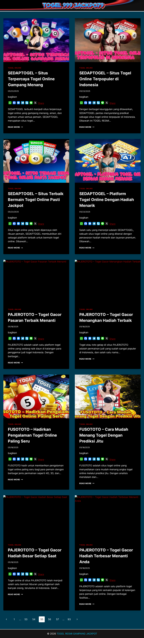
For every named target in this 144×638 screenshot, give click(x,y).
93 (69, 619)
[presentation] (36, 40)
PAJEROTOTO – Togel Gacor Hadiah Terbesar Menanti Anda (106, 556)
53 (25, 619)
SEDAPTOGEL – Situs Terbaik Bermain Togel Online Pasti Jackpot (35, 199)
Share (41, 103)
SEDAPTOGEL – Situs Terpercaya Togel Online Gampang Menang (31, 79)
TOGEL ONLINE (14, 68)
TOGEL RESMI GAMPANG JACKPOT (77, 633)
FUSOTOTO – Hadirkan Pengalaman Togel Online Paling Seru (32, 435)
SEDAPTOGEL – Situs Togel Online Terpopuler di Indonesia (105, 79)
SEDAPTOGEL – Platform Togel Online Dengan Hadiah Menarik (106, 199)
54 (33, 619)
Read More (15, 127)
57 (57, 619)
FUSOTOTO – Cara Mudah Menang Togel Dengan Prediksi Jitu (103, 435)
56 (49, 619)
